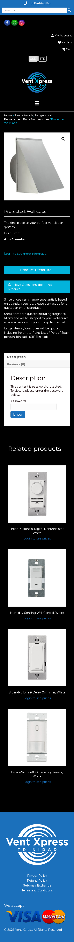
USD (33, 59)
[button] (63, 139)
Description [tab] (16, 357)
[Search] (69, 10)
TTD (42, 59)
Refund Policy (37, 880)
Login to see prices (37, 538)
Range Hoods (24, 115)
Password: (18, 401)
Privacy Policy (37, 876)
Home (8, 115)
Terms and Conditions (37, 890)
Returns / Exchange (37, 885)
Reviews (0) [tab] (16, 364)
